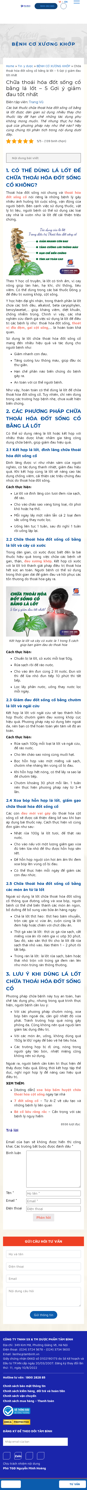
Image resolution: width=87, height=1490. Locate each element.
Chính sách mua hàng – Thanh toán (28, 1401)
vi (60, 1)
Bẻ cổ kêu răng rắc (30, 1112)
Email (11, 1200)
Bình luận (13, 1153)
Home (10, 66)
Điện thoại (14, 1208)
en (66, 1)
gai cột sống (37, 328)
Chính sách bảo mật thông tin (24, 1386)
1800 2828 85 (35, 1377)
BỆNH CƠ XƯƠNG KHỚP (53, 66)
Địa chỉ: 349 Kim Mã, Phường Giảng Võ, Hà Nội (35, 1345)
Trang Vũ (36, 102)
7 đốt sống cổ (26, 1101)
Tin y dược (25, 66)
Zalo (18, 1456)
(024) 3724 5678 (31, 1349)
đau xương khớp (38, 561)
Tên (10, 1193)
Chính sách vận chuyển (19, 1396)
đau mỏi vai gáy (36, 813)
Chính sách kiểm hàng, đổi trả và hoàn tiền (34, 1391)
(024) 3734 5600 (58, 1349)
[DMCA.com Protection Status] (16, 1422)
